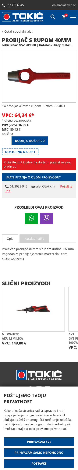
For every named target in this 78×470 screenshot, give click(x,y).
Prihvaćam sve (39, 442)
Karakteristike (34, 239)
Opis (10, 239)
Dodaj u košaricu (30, 141)
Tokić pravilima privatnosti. (48, 429)
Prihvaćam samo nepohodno (39, 453)
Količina (6, 134)
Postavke (39, 464)
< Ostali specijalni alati (17, 31)
